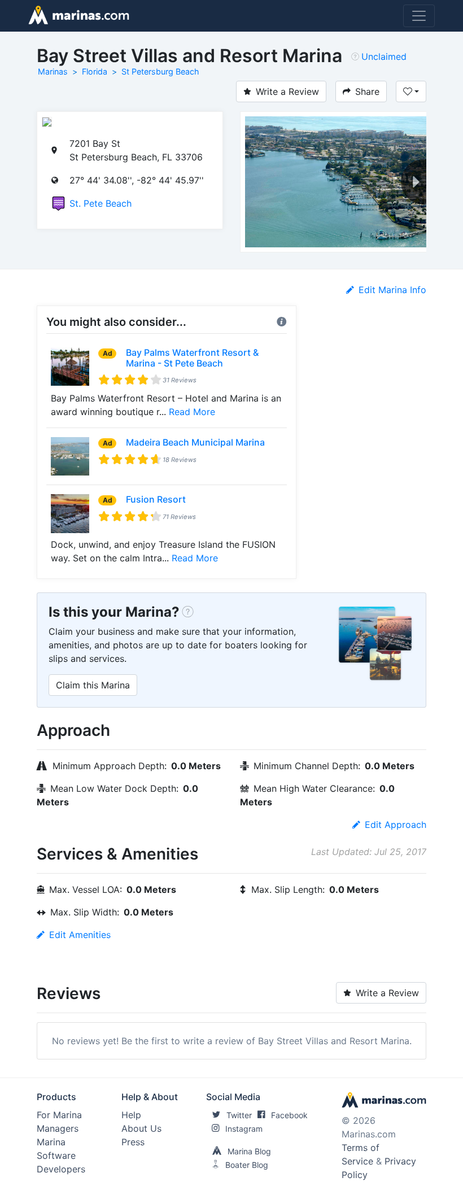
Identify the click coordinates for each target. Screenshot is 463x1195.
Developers (61, 1169)
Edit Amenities (80, 934)
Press (133, 1142)
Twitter (239, 1115)
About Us (141, 1128)
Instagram (244, 1128)
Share (367, 91)
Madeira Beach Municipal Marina (195, 442)
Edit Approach (395, 824)
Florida (94, 71)
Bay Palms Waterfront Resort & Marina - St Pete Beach (192, 358)
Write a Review (287, 91)
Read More (192, 411)
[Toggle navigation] (419, 16)
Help (131, 1114)
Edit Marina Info (392, 289)
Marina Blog (249, 1151)
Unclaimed (384, 56)
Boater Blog (246, 1165)
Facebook (289, 1115)
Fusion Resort (156, 499)
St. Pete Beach (100, 203)
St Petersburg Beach (160, 71)
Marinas (53, 71)
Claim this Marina (93, 685)
